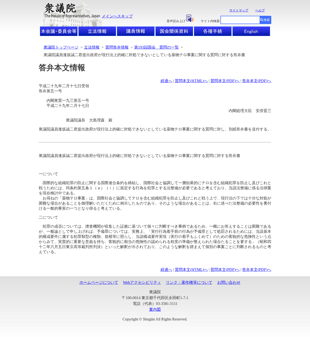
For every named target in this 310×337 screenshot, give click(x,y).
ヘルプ (260, 10)
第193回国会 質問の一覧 (156, 47)
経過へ (166, 81)
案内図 (155, 309)
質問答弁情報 (117, 47)
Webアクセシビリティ (142, 282)
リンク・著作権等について (189, 282)
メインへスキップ (117, 16)
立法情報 (92, 47)
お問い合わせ (228, 282)
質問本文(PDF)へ (225, 81)
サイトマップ (238, 10)
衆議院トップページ (61, 47)
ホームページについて (98, 282)
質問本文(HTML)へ (191, 81)
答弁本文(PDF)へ (256, 81)
